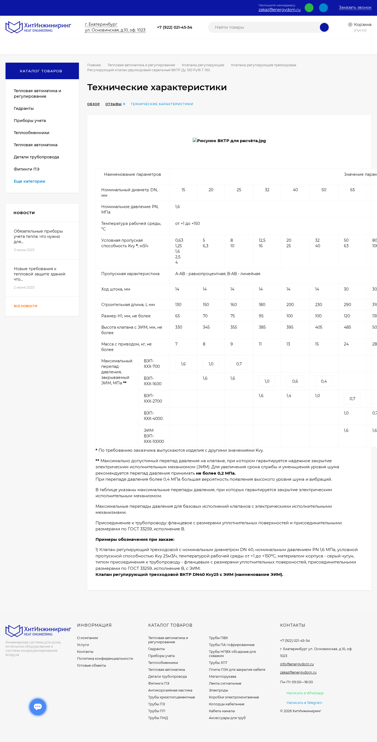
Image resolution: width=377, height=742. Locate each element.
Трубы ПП (156, 711)
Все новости (26, 306)
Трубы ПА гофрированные (231, 645)
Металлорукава (222, 676)
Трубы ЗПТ (218, 663)
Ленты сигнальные (225, 683)
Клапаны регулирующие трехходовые (263, 65)
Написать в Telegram (304, 703)
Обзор (93, 104)
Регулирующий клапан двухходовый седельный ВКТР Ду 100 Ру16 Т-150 (148, 70)
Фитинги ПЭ (158, 683)
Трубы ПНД (158, 718)
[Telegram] (323, 7)
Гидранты (156, 649)
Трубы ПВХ (218, 638)
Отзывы (113, 104)
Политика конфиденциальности (105, 658)
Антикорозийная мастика (170, 690)
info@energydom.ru (297, 664)
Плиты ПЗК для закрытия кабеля (237, 669)
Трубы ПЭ (156, 704)
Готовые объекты (91, 665)
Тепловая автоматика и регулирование (141, 65)
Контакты (85, 652)
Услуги (83, 645)
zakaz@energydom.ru (280, 9)
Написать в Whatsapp (305, 693)
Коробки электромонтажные (234, 697)
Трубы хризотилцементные (171, 697)
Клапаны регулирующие (203, 65)
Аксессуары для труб (227, 718)
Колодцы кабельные (226, 704)
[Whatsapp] (309, 7)
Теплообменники (163, 663)
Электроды (218, 690)
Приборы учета (161, 656)
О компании (87, 638)
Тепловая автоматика (166, 669)
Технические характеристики (162, 104)
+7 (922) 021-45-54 (174, 27)
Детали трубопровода (167, 676)
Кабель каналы (222, 711)
